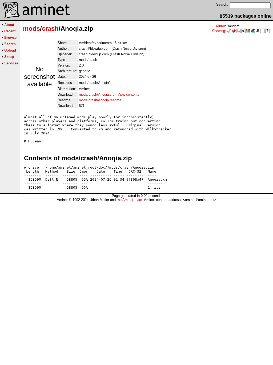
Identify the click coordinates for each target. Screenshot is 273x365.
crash (50, 28)
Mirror (220, 26)
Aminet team (132, 200)
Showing (218, 31)
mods (31, 28)
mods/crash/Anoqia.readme (100, 100)
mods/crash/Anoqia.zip (96, 94)
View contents (128, 94)
